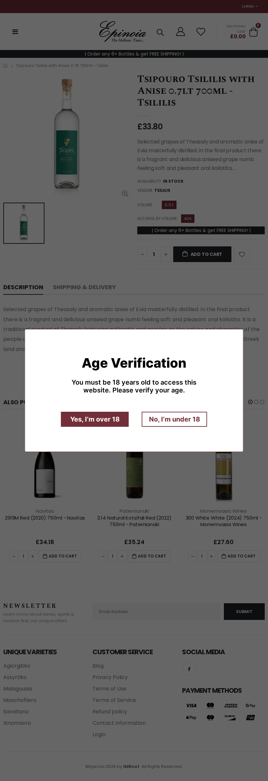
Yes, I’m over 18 (95, 419)
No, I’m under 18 (174, 419)
